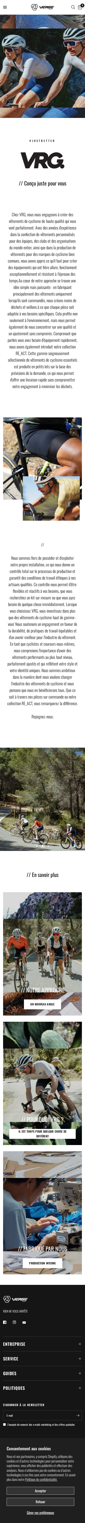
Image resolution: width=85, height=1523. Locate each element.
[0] (79, 7)
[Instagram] (17, 1322)
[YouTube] (27, 1322)
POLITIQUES (14, 1388)
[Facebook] (7, 1322)
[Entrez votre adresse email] (78, 1415)
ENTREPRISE (14, 1344)
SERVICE (10, 1358)
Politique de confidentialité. (41, 1479)
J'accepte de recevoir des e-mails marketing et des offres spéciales (41, 1424)
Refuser (40, 1501)
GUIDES (10, 1373)
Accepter (40, 1490)
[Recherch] (73, 7)
